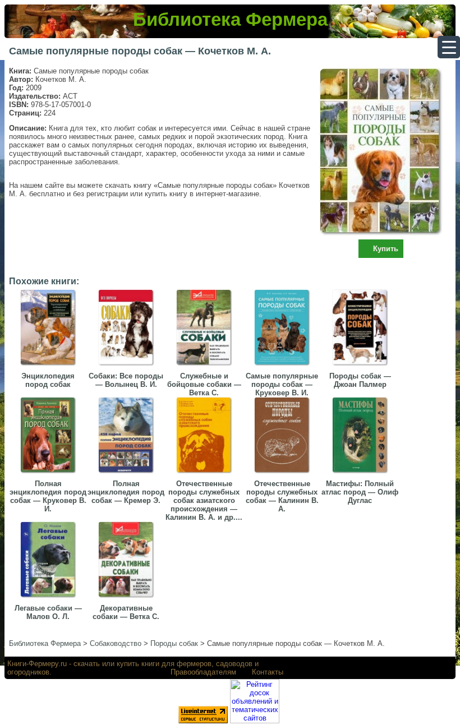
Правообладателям (203, 672)
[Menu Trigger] (449, 47)
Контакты (267, 672)
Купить (385, 248)
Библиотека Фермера (230, 19)
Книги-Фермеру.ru (37, 663)
